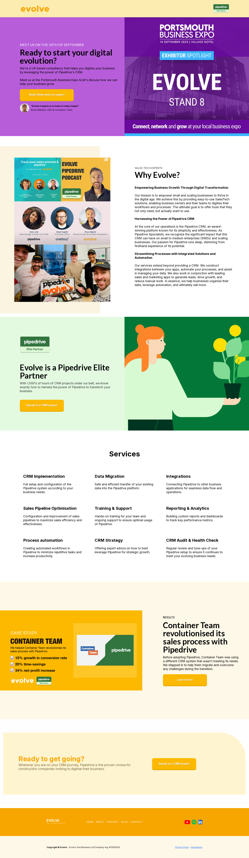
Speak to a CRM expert (41, 405)
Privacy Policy (182, 847)
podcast (113, 821)
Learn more (185, 679)
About (100, 821)
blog (124, 821)
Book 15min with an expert (47, 94)
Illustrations (196, 847)
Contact (136, 821)
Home (89, 821)
